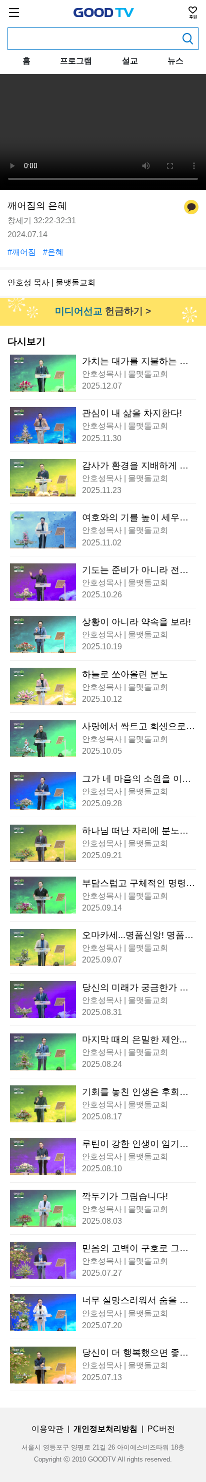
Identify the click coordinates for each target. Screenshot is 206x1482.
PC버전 (161, 1429)
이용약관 (48, 1429)
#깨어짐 (22, 252)
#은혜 (53, 252)
